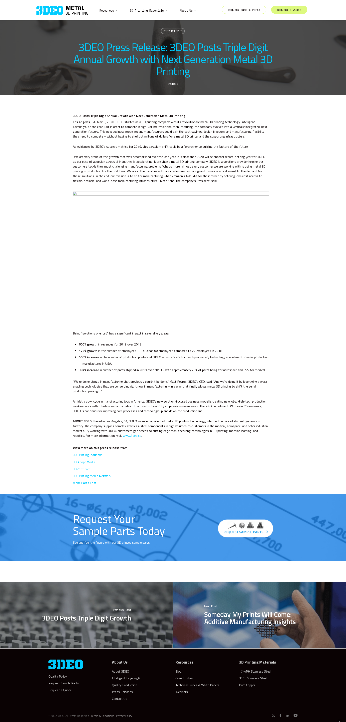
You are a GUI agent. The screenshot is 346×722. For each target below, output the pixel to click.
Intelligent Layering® (126, 678)
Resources (184, 662)
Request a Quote (60, 690)
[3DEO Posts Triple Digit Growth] (86, 615)
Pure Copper (247, 685)
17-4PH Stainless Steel (255, 671)
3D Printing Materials (257, 662)
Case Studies (184, 678)
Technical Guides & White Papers (197, 685)
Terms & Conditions (102, 716)
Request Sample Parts (63, 683)
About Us (120, 662)
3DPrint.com (82, 469)
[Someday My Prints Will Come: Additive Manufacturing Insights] (259, 615)
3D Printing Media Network (92, 475)
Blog (178, 671)
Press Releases (172, 31)
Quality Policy (57, 676)
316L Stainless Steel (253, 678)
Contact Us (119, 698)
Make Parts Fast (85, 482)
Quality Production (124, 685)
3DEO (174, 84)
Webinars (181, 691)
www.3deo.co (132, 435)
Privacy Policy (124, 716)
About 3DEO (120, 671)
